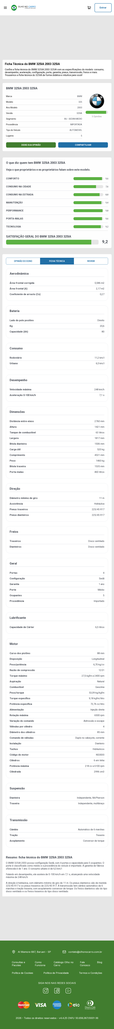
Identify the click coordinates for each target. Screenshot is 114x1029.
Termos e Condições (90, 972)
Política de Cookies (22, 972)
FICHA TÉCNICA (57, 261)
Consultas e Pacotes (18, 964)
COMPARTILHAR (83, 145)
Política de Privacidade (56, 972)
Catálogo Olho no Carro (63, 964)
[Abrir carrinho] (5, 8)
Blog (99, 962)
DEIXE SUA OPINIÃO (31, 145)
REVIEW (91, 261)
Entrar (103, 7)
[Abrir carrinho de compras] (89, 8)
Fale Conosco (85, 964)
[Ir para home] (23, 8)
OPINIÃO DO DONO (23, 261)
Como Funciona (40, 964)
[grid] (57, 560)
